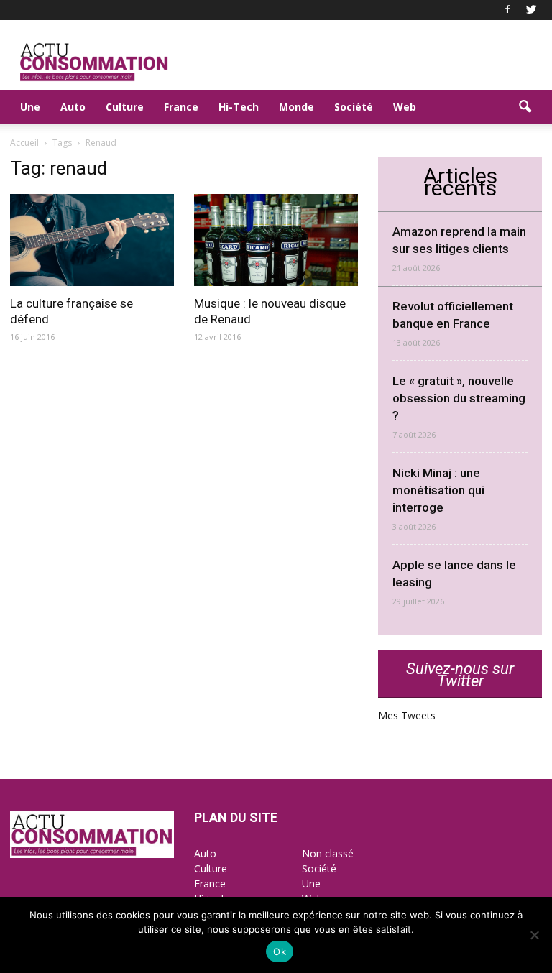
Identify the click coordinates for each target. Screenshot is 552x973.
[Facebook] (507, 10)
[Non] (534, 935)
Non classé (328, 853)
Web (404, 107)
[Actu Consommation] (92, 854)
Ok (279, 951)
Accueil (24, 143)
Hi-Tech (238, 107)
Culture (125, 107)
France (181, 107)
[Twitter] (531, 10)
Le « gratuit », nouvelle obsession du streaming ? (458, 398)
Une (30, 107)
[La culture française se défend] (92, 240)
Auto (73, 107)
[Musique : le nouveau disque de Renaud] (276, 240)
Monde (296, 107)
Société (353, 107)
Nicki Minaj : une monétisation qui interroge (438, 490)
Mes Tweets (407, 715)
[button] (524, 107)
